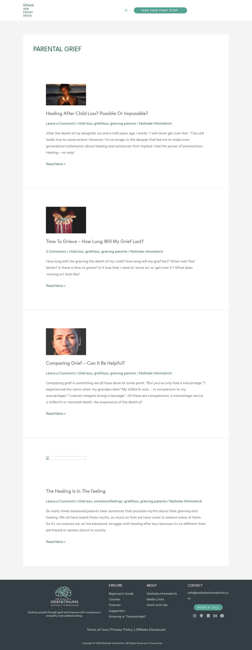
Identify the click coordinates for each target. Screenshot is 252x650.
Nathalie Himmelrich (162, 594)
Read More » (56, 163)
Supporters (117, 611)
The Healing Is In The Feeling (76, 491)
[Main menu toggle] (126, 10)
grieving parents (123, 123)
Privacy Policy (121, 629)
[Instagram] (194, 616)
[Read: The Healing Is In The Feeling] (66, 469)
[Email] (215, 616)
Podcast (115, 605)
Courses (114, 599)
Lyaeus (167, 643)
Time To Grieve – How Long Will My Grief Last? (95, 241)
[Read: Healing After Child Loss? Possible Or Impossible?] (66, 94)
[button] (160, 10)
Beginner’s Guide (121, 594)
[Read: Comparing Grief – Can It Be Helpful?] (66, 341)
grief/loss (101, 123)
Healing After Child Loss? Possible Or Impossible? (97, 113)
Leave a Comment (60, 123)
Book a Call (208, 607)
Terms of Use (97, 629)
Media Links (155, 599)
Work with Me (157, 605)
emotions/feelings (108, 501)
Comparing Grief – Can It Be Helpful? (85, 363)
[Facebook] (222, 616)
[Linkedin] (208, 616)
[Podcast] (201, 616)
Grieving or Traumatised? (127, 616)
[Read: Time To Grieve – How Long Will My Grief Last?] (66, 219)
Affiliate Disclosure (150, 629)
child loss (85, 123)
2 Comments (56, 251)
